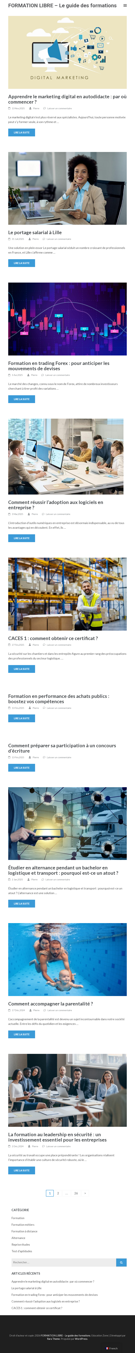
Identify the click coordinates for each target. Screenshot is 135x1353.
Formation (18, 1218)
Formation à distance (24, 1231)
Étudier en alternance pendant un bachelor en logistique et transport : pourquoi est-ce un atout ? (63, 870)
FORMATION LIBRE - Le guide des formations (65, 1335)
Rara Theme (53, 1338)
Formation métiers (23, 1224)
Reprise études (21, 1244)
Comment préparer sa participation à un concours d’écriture (62, 748)
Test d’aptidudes (22, 1251)
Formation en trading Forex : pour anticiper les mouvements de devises (58, 365)
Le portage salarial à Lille (35, 232)
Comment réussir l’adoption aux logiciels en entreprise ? (55, 504)
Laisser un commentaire (59, 108)
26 (77, 1193)
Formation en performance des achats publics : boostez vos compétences (58, 698)
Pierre (36, 108)
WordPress (81, 1338)
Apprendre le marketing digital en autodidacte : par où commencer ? (67, 99)
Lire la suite (21, 132)
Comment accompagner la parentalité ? (50, 1003)
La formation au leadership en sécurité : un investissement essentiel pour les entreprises (57, 1137)
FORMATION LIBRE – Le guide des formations (62, 5)
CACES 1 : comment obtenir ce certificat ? (53, 638)
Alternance (18, 1238)
